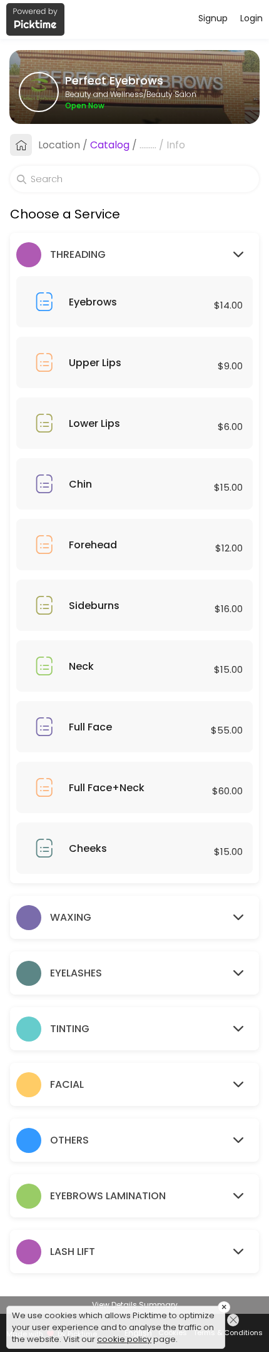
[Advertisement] (134, 1336)
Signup (213, 18)
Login (251, 18)
